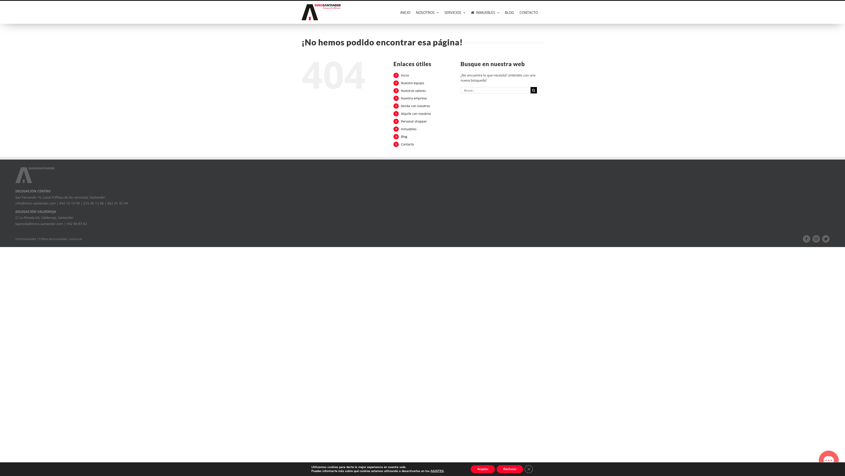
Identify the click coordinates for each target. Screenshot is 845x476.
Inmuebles (409, 129)
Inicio (405, 75)
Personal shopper (414, 121)
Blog (404, 136)
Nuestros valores (413, 91)
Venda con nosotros (415, 106)
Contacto (407, 144)
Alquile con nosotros (416, 114)
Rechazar (509, 469)
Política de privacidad (53, 239)
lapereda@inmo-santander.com (39, 223)
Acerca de (76, 239)
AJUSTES (437, 471)
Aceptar (482, 469)
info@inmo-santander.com (35, 203)
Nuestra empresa (414, 98)
